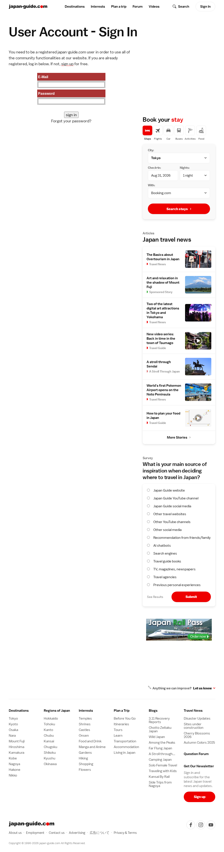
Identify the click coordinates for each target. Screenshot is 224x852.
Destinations (75, 6)
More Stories (177, 437)
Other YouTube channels (172, 522)
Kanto (48, 730)
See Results (155, 596)
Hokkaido (51, 718)
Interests (98, 6)
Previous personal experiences (177, 585)
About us (15, 833)
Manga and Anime (92, 747)
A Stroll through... (162, 754)
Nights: (185, 168)
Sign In (205, 6)
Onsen (84, 735)
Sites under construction (193, 725)
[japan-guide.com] (28, 7)
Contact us (57, 833)
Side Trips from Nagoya (160, 784)
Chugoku (50, 747)
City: (151, 150)
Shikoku (50, 752)
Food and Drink (90, 741)
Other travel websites (169, 514)
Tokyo (13, 718)
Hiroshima (16, 747)
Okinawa (50, 764)
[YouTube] (210, 824)
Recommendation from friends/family (182, 538)
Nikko (13, 775)
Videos (154, 6)
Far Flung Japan (160, 748)
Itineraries (121, 724)
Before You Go (125, 718)
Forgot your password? (71, 120)
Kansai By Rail (159, 776)
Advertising (77, 833)
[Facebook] (190, 824)
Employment (35, 833)
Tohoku (49, 724)
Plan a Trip (122, 710)
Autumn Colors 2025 (199, 742)
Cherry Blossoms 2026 (197, 735)
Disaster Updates (197, 718)
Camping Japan (160, 759)
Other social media (167, 530)
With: (151, 185)
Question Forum (196, 754)
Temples (85, 718)
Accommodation (126, 747)
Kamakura (16, 752)
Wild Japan (157, 737)
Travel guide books (167, 561)
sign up (67, 63)
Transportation (125, 741)
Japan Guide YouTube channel (175, 498)
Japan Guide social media (172, 506)
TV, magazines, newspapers (174, 569)
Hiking (83, 758)
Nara (12, 735)
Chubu (49, 735)
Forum (138, 6)
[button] (59, 710)
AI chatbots (162, 545)
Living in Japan (124, 752)
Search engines (165, 553)
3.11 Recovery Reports (159, 720)
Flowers (85, 769)
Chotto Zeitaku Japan (160, 729)
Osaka (13, 730)
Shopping (86, 764)
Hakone (14, 769)
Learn (118, 735)
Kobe (13, 758)
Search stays (177, 209)
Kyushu (49, 758)
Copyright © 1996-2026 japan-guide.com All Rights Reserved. (47, 843)
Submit (191, 597)
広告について (99, 833)
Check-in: (154, 168)
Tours (118, 730)
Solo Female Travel (163, 765)
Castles (84, 730)
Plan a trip (118, 6)
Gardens (85, 752)
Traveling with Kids (163, 771)
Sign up (199, 797)
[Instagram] (200, 824)
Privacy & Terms (125, 833)
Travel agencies (165, 577)
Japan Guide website (169, 490)
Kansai (49, 741)
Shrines (85, 724)
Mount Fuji (16, 741)
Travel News (193, 710)
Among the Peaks (162, 742)
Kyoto (13, 724)
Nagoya (14, 764)
